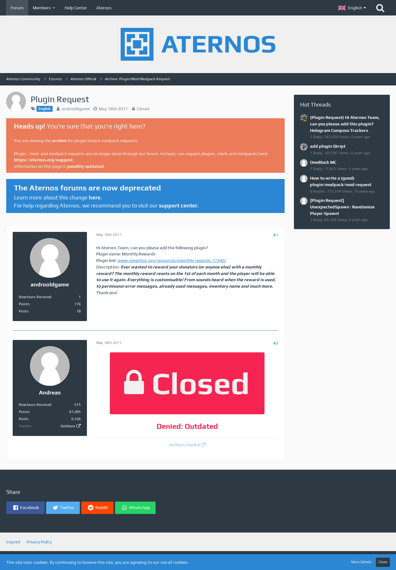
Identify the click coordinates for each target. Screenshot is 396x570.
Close (382, 562)
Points (24, 304)
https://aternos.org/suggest (43, 159)
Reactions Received (35, 297)
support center (178, 205)
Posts (23, 311)
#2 (275, 343)
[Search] (380, 7)
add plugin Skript (328, 146)
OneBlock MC (323, 162)
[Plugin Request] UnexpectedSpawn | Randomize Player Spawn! (342, 206)
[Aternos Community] (198, 44)
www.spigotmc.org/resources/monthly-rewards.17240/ (172, 260)
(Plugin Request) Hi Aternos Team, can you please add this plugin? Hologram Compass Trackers (345, 124)
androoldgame (76, 108)
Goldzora (68, 426)
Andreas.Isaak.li (184, 444)
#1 (275, 235)
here (95, 197)
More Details (361, 562)
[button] (352, 7)
